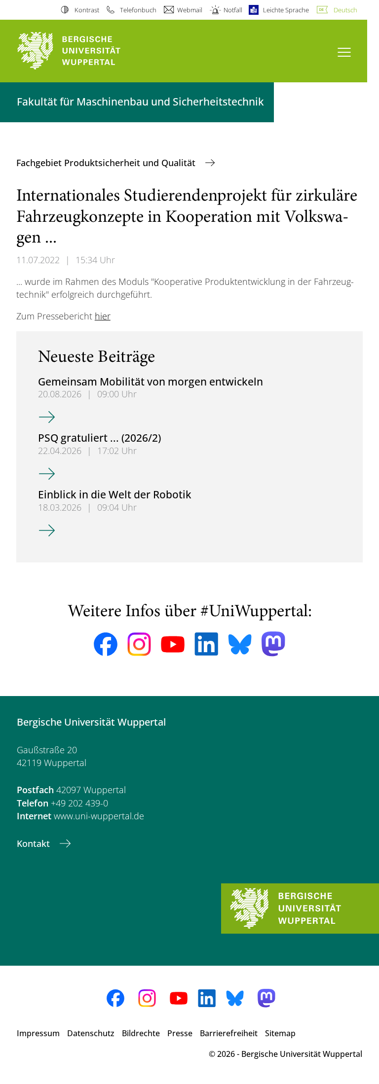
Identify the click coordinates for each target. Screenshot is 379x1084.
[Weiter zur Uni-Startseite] (86, 51)
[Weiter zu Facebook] (105, 644)
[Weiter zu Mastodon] (273, 644)
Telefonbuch (138, 9)
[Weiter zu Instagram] (139, 644)
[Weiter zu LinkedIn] (206, 644)
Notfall (233, 9)
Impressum (38, 1033)
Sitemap (280, 1033)
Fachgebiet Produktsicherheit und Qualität (107, 163)
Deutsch (345, 9)
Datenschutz (90, 1033)
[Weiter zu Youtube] (173, 644)
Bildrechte (141, 1033)
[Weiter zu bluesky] (240, 644)
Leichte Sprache (286, 9)
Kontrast (87, 9)
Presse (179, 1033)
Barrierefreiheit (229, 1033)
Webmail (189, 9)
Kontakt (34, 843)
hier (103, 316)
